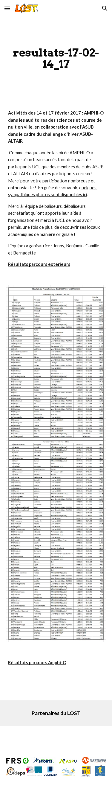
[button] (7, 8)
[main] (56, 58)
